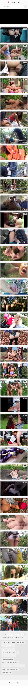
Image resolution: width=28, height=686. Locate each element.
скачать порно (23, 634)
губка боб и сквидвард (7, 659)
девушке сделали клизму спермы (10, 662)
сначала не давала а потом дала (10, 652)
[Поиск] (25, 6)
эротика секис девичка (18, 666)
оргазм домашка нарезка (8, 646)
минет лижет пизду (6, 672)
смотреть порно (13, 637)
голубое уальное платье (8, 649)
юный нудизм (20, 642)
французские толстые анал (8, 642)
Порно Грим (15, 2)
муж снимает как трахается (8, 656)
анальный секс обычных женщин (10, 669)
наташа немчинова (6, 666)
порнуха (10, 634)
